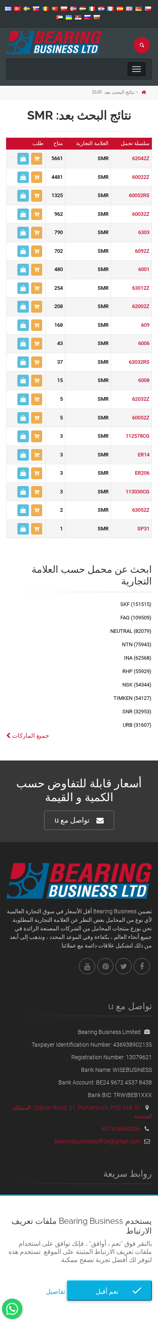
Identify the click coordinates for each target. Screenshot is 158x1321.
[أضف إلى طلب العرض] (36, 159)
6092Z (142, 251)
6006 (143, 343)
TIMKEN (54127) (132, 698)
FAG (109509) (136, 618)
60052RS (139, 195)
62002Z (140, 306)
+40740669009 (121, 1128)
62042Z (140, 158)
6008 (143, 380)
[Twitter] (123, 966)
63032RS (139, 362)
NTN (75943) (137, 644)
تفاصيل (55, 1291)
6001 (143, 269)
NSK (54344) (137, 685)
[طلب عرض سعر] (23, 159)
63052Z (140, 510)
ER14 (143, 455)
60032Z (140, 214)
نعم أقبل (109, 1291)
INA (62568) (138, 658)
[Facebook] (142, 966)
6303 (143, 232)
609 (145, 325)
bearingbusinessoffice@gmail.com (97, 1141)
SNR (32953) (137, 711)
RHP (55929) (137, 671)
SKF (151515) (136, 604)
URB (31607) (137, 725)
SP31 (143, 529)
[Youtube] (87, 966)
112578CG (137, 436)
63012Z (140, 288)
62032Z (140, 399)
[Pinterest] (105, 966)
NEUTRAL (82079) (131, 631)
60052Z (140, 418)
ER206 (142, 473)
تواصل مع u (72, 820)
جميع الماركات (30, 735)
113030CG (137, 492)
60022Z (140, 177)
